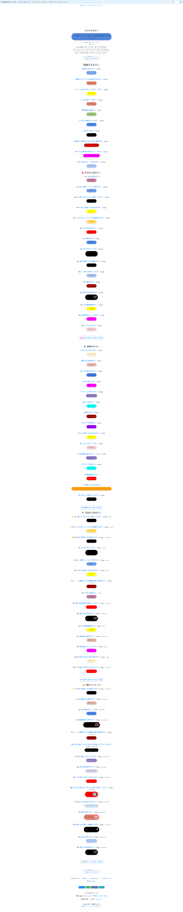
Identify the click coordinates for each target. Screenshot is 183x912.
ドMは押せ (91, 308)
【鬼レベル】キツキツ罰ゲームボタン (93, 197)
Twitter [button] (82, 887)
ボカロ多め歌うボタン (93, 228)
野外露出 (91, 319)
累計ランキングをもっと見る (92, 861)
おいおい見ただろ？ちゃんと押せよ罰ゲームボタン (93, 787)
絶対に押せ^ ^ (89, 297)
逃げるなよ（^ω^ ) (91, 671)
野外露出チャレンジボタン (93, 315)
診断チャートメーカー (87, 906)
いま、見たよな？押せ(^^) (91, 750)
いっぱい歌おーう (91, 232)
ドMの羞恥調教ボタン (93, 305)
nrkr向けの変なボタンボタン (91, 120)
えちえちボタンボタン (93, 249)
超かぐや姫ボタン (91, 402)
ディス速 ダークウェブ (80, 49)
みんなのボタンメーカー (9, 2)
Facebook (95, 887)
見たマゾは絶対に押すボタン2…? (91, 155)
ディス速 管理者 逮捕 (103, 49)
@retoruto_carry (87, 896)
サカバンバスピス (91, 354)
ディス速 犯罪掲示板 (101, 47)
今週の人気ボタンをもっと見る (92, 679)
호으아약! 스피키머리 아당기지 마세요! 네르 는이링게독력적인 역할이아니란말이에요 (91, 488)
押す (92, 221)
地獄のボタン (93, 282)
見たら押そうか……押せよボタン (91, 162)
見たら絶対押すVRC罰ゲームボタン (89, 603)
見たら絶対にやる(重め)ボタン (93, 261)
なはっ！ (91, 165)
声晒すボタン (93, 238)
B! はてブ (101, 887)
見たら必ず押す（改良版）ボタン (90, 824)
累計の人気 (45, 2)
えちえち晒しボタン (91, 381)
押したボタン (54, 2)
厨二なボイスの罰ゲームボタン (91, 495)
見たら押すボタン (89, 812)
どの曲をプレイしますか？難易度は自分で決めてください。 (91, 37)
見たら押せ (91, 364)
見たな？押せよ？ (91, 426)
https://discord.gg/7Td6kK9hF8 (99, 52)
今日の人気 (28, 2)
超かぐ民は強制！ (91, 405)
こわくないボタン (93, 325)
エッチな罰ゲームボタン (91, 100)
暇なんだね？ (91, 660)
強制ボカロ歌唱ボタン (91, 360)
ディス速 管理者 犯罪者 (82, 52)
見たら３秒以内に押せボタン (89, 801)
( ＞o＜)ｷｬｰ (89, 794)
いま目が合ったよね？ (91, 770)
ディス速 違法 (89, 47)
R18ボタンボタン (91, 131)
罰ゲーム (91, 103)
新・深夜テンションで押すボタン (93, 187)
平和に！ (91, 211)
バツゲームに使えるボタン (91, 391)
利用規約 (95, 896)
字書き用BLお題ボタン (91, 110)
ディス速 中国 (92, 49)
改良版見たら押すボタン (89, 720)
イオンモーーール (91, 82)
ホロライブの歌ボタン (91, 423)
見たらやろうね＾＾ (91, 606)
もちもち (91, 374)
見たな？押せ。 (91, 520)
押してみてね (91, 72)
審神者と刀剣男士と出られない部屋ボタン (91, 141)
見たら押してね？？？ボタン (89, 756)
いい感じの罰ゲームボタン (93, 271)
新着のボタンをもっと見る (92, 507)
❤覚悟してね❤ (91, 385)
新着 (21, 2)
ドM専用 (91, 180)
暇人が (91, 190)
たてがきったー (98, 906)
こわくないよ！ (91, 329)
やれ (92, 265)
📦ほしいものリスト (97, 899)
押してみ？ (91, 124)
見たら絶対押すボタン (89, 767)
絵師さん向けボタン (91, 68)
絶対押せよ (91, 447)
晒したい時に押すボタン (91, 371)
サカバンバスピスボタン (91, 350)
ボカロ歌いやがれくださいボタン (90, 667)
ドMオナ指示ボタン (93, 176)
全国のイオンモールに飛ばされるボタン (91, 79)
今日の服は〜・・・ (91, 457)
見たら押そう (91, 275)
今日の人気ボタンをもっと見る (92, 338)
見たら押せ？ (91, 242)
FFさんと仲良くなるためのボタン (92, 207)
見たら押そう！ (91, 93)
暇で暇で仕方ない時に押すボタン (91, 657)
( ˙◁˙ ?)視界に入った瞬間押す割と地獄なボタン (93, 580)
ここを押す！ (91, 113)
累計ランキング (107, 878)
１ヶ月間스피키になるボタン (91, 485)
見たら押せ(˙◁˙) (91, 498)
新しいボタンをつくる (92, 58)
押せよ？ (91, 134)
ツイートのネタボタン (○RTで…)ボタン (91, 89)
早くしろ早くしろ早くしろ (91, 805)
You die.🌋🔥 (91, 285)
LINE (88, 887)
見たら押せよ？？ (90, 552)
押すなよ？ (91, 478)
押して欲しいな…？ (91, 760)
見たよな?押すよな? (91, 395)
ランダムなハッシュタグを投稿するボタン (92, 218)
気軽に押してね (91, 640)
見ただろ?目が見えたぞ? (90, 829)
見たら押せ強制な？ (89, 817)
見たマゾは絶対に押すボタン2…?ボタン (91, 151)
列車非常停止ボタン (91, 474)
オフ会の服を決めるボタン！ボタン (91, 454)
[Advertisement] (91, 17)
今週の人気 (36, 2)
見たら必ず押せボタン (93, 292)
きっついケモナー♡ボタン (91, 443)
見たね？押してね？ (91, 840)
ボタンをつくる (64, 2)
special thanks (103, 896)
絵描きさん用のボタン (90, 636)
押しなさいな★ (91, 586)
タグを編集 (80, 47)
